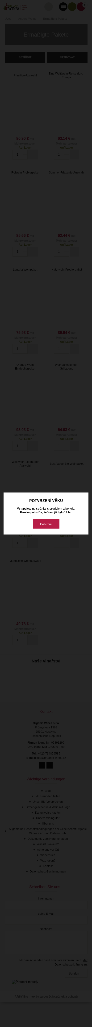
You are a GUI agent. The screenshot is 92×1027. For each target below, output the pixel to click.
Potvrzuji (46, 524)
